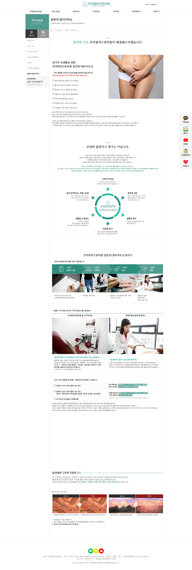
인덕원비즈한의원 (36, 11)
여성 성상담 (56, 11)
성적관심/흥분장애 (33, 57)
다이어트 (116, 11)
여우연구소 (30, 40)
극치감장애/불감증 (33, 68)
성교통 (29, 62)
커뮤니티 (156, 11)
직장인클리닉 (136, 11)
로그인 (147, 4)
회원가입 (153, 4)
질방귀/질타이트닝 (33, 73)
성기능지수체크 (32, 51)
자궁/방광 (96, 11)
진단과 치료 (30, 46)
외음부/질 (76, 11)
